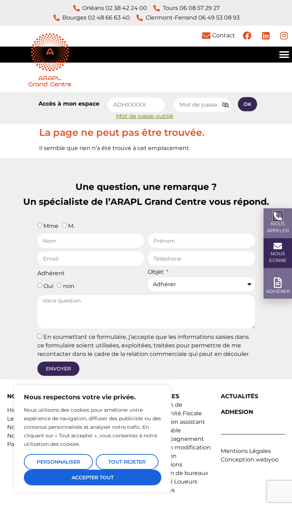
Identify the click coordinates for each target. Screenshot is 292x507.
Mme (50, 226)
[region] (92, 439)
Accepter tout (93, 477)
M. (71, 226)
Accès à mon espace (68, 104)
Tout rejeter (127, 462)
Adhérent (51, 274)
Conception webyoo (249, 459)
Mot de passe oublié (144, 116)
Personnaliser (58, 462)
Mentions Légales (246, 451)
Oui (48, 286)
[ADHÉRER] (278, 283)
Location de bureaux (179, 473)
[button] (284, 55)
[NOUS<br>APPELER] (277, 216)
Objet (156, 272)
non (68, 286)
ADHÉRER (278, 291)
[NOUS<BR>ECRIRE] (277, 246)
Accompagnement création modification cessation (180, 447)
